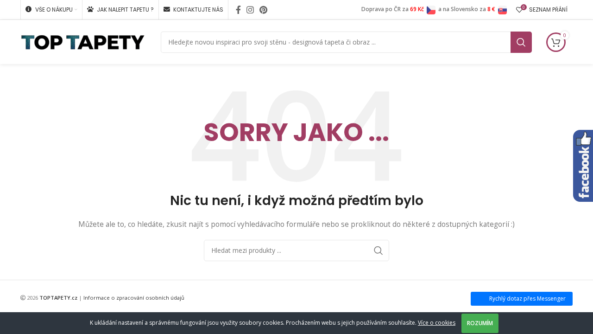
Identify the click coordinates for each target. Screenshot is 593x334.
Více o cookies (436, 323)
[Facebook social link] (238, 10)
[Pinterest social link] (263, 10)
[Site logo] (82, 41)
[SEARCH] (521, 42)
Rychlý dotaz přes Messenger (527, 298)
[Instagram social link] (250, 10)
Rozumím (480, 323)
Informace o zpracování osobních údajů (133, 297)
